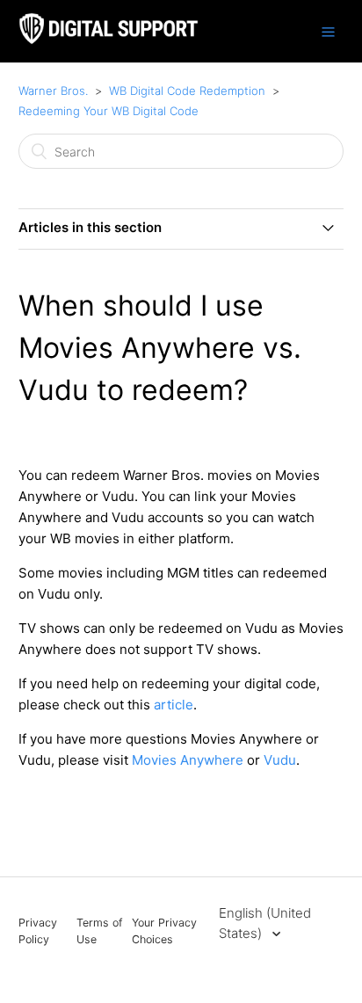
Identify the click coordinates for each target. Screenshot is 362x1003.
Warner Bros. (53, 91)
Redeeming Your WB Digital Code (108, 111)
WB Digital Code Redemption (187, 91)
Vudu (280, 760)
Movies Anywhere (189, 760)
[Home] (108, 40)
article (173, 704)
